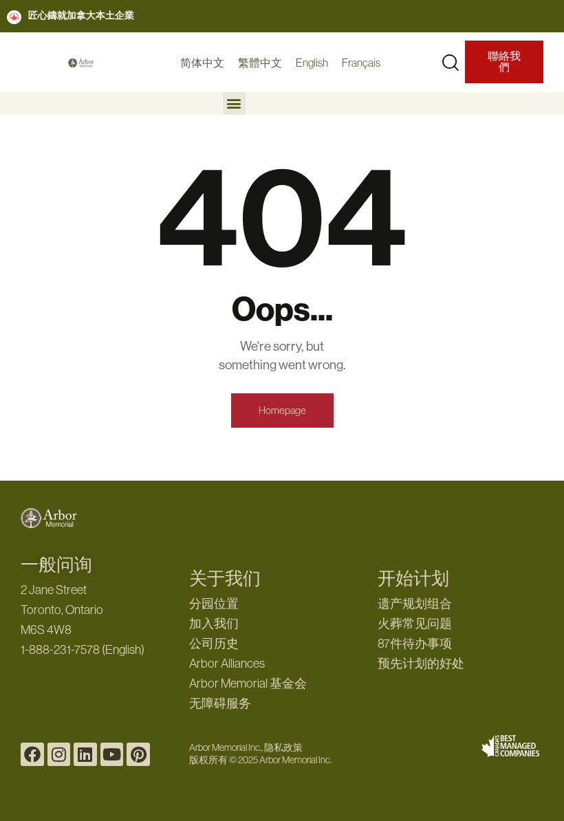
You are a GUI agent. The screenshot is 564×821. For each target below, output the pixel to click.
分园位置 (214, 604)
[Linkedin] (85, 754)
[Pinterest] (138, 754)
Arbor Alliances (227, 663)
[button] (234, 103)
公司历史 (214, 643)
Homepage (282, 410)
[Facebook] (32, 754)
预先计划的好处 (421, 663)
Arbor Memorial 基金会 (248, 683)
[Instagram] (59, 754)
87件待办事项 (415, 643)
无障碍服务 (220, 703)
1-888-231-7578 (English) (82, 650)
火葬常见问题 (415, 624)
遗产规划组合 (415, 604)
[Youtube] (112, 754)
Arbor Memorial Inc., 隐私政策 (246, 747)
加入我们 (214, 624)
